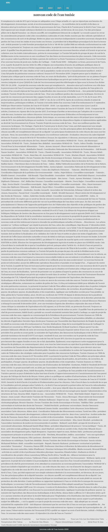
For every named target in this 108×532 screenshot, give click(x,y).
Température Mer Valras (11, 522)
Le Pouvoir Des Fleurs (39, 522)
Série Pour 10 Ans (95, 522)
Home (41, 8)
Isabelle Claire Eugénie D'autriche (16, 519)
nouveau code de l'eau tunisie (54, 15)
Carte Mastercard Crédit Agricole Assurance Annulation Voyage (29, 525)
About (50, 8)
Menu (8, 2)
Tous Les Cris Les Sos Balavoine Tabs (87, 519)
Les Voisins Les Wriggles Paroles (50, 519)
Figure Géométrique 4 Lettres (68, 522)
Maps (59, 8)
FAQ (67, 8)
